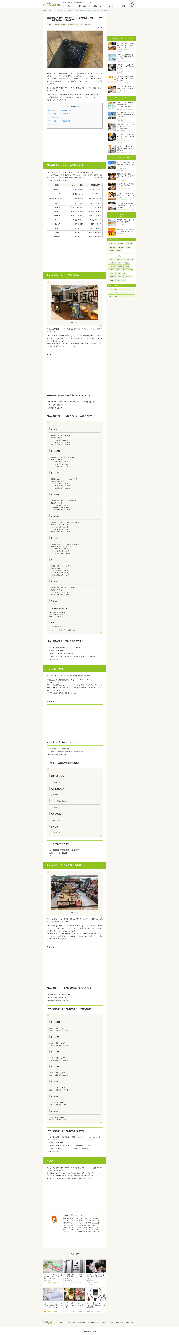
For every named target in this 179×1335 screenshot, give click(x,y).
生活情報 (57, 24)
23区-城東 (120, 243)
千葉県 (111, 250)
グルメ (69, 6)
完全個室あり (129, 276)
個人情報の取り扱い (93, 1322)
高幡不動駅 (120, 120)
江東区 (123, 152)
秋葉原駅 (120, 51)
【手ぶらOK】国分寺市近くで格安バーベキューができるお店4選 (74, 1305)
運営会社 (62, 1322)
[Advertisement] (75, 144)
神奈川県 (119, 250)
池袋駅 (130, 83)
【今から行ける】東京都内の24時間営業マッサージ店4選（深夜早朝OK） (125, 205)
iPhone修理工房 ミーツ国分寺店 (58, 114)
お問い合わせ (71, 1322)
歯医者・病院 (97, 6)
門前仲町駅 (130, 152)
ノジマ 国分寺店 (53, 117)
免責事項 (104, 1322)
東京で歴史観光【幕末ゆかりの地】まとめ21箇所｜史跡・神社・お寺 (125, 114)
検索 (132, 6)
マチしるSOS (121, 224)
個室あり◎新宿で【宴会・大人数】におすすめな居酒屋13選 (125, 176)
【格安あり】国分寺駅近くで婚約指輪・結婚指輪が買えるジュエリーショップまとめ (53, 1305)
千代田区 (127, 49)
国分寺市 (72, 24)
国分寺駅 (79, 24)
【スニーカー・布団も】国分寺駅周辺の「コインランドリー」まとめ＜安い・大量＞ (53, 1277)
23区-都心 (112, 243)
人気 (119, 273)
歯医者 (119, 263)
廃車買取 (120, 233)
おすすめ (130, 259)
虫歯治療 (112, 273)
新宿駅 (129, 130)
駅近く (111, 259)
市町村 (64, 24)
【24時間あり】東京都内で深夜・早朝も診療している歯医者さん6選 (125, 57)
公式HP (76, 322)
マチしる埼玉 (113, 289)
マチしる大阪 (113, 293)
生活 (123, 6)
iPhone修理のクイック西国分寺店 (59, 121)
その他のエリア (130, 1322)
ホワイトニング (122, 280)
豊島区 (124, 83)
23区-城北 (120, 247)
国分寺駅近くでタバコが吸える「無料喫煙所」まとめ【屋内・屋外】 (74, 1277)
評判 (118, 270)
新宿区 (127, 61)
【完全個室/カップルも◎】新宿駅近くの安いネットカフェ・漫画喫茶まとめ (126, 126)
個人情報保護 (81, 1322)
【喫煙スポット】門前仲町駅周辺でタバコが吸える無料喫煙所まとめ (125, 148)
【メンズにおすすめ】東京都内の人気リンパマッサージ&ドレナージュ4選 (126, 88)
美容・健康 (82, 6)
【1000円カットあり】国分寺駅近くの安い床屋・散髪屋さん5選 (96, 1277)
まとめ (50, 124)
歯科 (125, 273)
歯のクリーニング (127, 270)
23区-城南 (112, 247)
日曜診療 (127, 263)
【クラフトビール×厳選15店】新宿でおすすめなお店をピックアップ (126, 195)
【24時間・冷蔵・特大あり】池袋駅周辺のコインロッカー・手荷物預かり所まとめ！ (125, 104)
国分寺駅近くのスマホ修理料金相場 (60, 110)
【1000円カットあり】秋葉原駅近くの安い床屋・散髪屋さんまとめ (125, 67)
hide (77, 106)
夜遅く (127, 266)
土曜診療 (112, 263)
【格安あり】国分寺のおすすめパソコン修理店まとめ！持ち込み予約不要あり (96, 1305)
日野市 (125, 119)
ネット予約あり (121, 259)
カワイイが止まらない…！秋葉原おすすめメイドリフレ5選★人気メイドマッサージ (126, 45)
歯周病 (111, 270)
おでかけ (111, 6)
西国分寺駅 (87, 24)
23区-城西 (129, 243)
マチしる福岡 (113, 296)
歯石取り (120, 276)
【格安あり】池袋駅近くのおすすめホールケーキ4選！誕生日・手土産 (126, 78)
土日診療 (112, 266)
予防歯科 (120, 266)
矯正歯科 (112, 280)
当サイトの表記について (116, 1322)
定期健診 (112, 276)
